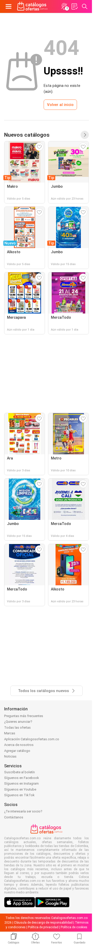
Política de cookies (74, 927)
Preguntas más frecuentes (23, 716)
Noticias (10, 756)
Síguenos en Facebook (21, 778)
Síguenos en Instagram (21, 783)
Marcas (9, 733)
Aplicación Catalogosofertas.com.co (31, 739)
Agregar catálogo (17, 751)
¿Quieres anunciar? (18, 722)
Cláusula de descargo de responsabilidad (43, 922)
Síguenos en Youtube (20, 789)
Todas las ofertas (17, 727)
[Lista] (74, 6)
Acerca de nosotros (19, 745)
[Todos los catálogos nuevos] (85, 135)
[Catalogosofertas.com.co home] (32, 6)
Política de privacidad (43, 927)
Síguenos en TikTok (19, 795)
